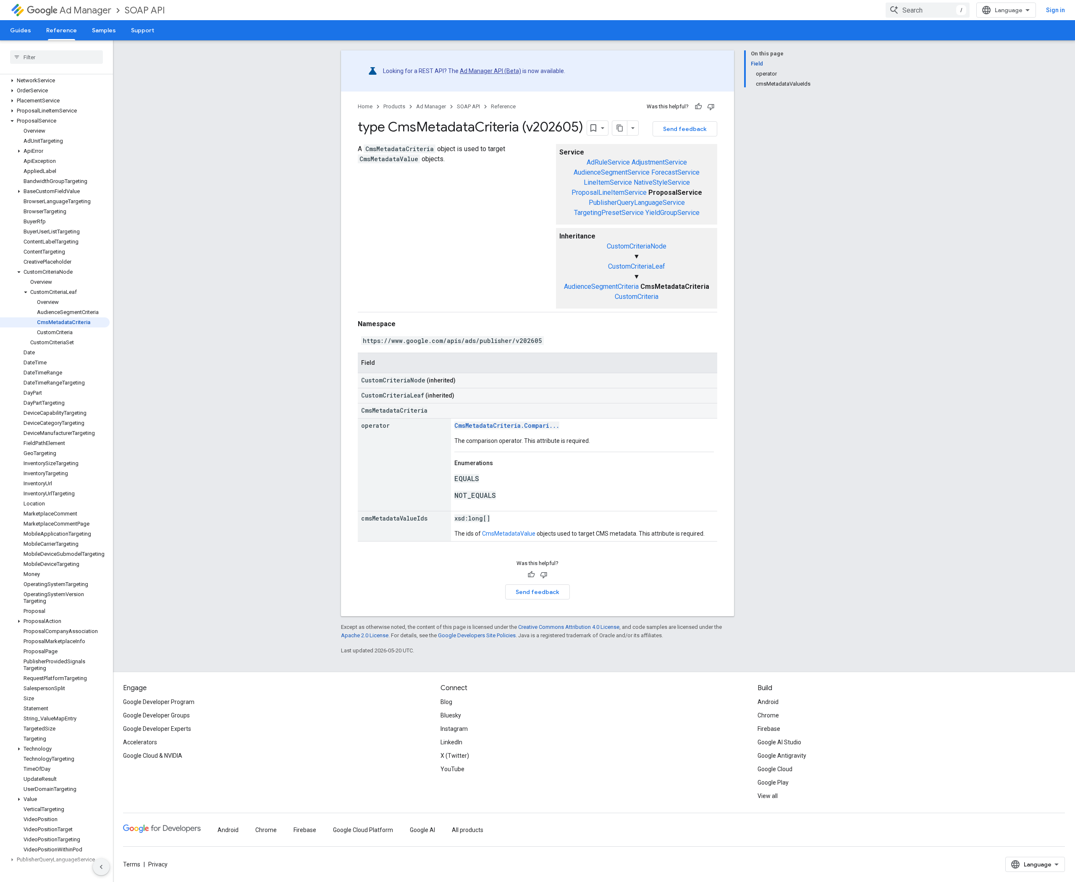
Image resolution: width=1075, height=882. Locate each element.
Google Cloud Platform (363, 830)
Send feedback (685, 129)
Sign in (1055, 10)
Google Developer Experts (157, 728)
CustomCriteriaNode (636, 246)
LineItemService (608, 182)
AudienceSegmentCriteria (601, 287)
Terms (131, 864)
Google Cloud (775, 769)
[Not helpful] (711, 106)
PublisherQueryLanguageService (637, 203)
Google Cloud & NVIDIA (152, 755)
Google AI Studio (779, 742)
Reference (61, 30)
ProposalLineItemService (609, 192)
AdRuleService (608, 162)
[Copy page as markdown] (619, 128)
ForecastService (675, 172)
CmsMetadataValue (508, 533)
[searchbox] (56, 57)
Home (365, 106)
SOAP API (145, 10)
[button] (55, 81)
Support (142, 30)
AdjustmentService (659, 162)
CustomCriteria (636, 297)
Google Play (773, 782)
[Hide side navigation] (101, 866)
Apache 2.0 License (364, 635)
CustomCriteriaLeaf (636, 266)
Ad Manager (85, 10)
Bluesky (450, 715)
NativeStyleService (662, 182)
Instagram (454, 728)
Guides (20, 30)
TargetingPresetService (609, 213)
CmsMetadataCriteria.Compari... (506, 425)
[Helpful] (698, 106)
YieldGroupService (672, 213)
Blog (446, 702)
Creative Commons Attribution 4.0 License (568, 627)
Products (394, 106)
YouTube (452, 769)
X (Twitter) (454, 755)
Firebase (769, 728)
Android (768, 702)
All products (467, 830)
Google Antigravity (782, 755)
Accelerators (140, 742)
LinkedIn (451, 742)
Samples (104, 30)
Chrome (768, 715)
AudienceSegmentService (612, 172)
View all (768, 796)
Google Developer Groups (156, 715)
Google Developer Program (158, 702)
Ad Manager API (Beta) (490, 71)
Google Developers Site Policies (477, 635)
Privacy (158, 864)
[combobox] (928, 10)
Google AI (422, 830)
